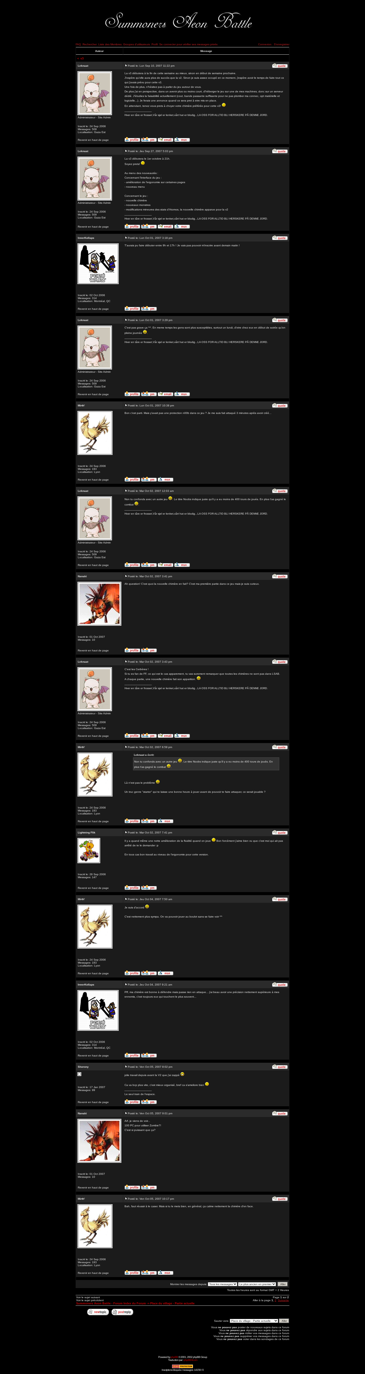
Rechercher (90, 44)
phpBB (174, 1357)
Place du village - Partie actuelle (172, 1303)
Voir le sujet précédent (90, 1300)
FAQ (78, 44)
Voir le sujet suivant (88, 1297)
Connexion (264, 44)
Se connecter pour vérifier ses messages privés (188, 44)
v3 (82, 58)
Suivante (283, 1300)
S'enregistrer (281, 44)
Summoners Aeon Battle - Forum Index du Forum (111, 1303)
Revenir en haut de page (93, 139)
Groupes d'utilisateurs (136, 44)
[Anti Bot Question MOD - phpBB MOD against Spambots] (182, 1367)
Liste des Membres (110, 44)
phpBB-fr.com (190, 1359)
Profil (155, 44)
